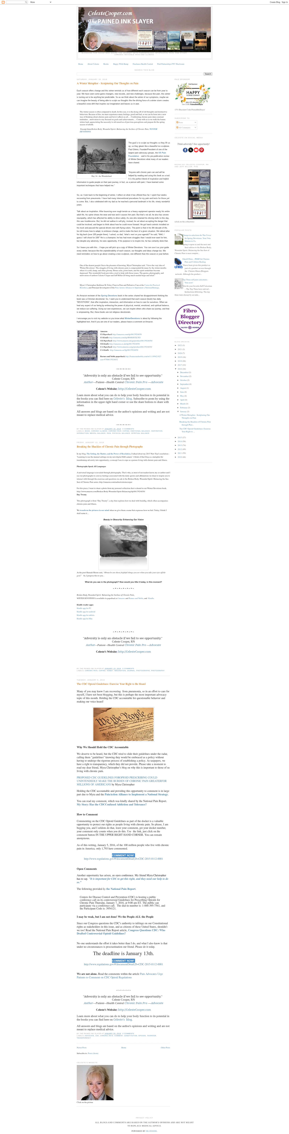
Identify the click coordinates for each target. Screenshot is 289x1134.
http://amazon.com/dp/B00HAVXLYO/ (125, 337)
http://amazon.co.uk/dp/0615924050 (124, 343)
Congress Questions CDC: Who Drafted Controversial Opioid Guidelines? (121, 932)
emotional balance (140, 431)
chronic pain (115, 431)
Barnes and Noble (136, 598)
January (183, 411)
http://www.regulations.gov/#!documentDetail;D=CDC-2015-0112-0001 (123, 858)
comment (118, 1035)
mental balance (98, 433)
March (183, 403)
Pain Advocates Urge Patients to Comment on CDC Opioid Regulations (120, 975)
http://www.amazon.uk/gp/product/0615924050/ (132, 340)
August (183, 388)
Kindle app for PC (84, 608)
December (184, 372)
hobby (110, 670)
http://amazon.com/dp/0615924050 (127, 334)
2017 (180, 365)
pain (109, 433)
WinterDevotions (132, 318)
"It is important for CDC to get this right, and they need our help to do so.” (122, 880)
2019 (180, 357)
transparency (84, 1038)
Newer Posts (82, 1047)
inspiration (156, 431)
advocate (89, 1035)
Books (106, 64)
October (183, 380)
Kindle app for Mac (85, 618)
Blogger (151, 1131)
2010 (180, 457)
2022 (180, 345)
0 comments (128, 429)
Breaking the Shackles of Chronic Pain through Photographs (110, 446)
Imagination (120, 670)
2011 (180, 453)
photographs (143, 670)
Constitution (130, 1035)
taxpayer (151, 1035)
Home (80, 64)
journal (131, 670)
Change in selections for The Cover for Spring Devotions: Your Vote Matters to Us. (196, 238)
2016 (180, 368)
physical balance (121, 433)
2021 (180, 349)
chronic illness (99, 431)
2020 (180, 353)
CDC (97, 1035)
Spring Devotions (109, 296)
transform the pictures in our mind (94, 510)
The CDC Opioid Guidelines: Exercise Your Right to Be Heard (111, 684)
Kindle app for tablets (85, 615)
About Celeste (93, 64)
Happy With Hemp (120, 64)
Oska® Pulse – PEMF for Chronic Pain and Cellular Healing (196, 260)
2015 (180, 437)
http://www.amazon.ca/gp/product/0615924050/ (132, 346)
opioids (142, 1035)
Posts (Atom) (93, 1053)
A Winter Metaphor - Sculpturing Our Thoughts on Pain (107, 83)
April (182, 399)
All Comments (184, 127)
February (184, 407)
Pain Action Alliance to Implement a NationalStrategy (137, 287)
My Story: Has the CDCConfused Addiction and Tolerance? (112, 804)
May (182, 395)
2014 (180, 441)
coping (126, 431)
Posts (180, 122)
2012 (180, 449)
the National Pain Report (120, 889)
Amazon (121, 598)
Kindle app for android (86, 612)
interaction (83, 433)
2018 (180, 361)
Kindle (151, 598)
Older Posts (165, 1047)
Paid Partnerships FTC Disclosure (170, 64)
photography (158, 670)
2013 (180, 445)
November (184, 376)
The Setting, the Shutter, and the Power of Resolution (109, 453)
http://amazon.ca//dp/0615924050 (124, 350)
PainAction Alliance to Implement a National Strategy (136, 794)
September (184, 384)
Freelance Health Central (143, 64)
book (87, 431)
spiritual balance (140, 433)
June (182, 392)
